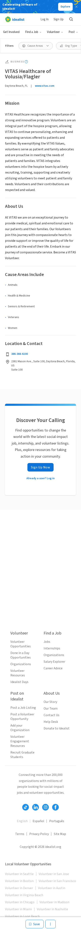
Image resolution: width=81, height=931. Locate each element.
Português (56, 821)
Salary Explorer (54, 661)
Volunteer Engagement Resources (19, 741)
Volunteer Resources (17, 673)
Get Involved (11, 32)
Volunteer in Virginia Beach (24, 895)
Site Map (60, 834)
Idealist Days (19, 682)
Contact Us (51, 715)
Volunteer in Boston (19, 881)
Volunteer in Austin (51, 888)
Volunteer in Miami (18, 909)
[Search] (71, 19)
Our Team (51, 708)
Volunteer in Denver (19, 888)
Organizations (20, 664)
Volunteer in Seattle (19, 874)
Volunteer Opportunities (20, 644)
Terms (19, 834)
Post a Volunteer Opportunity (22, 716)
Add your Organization (19, 727)
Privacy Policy (39, 834)
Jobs (47, 641)
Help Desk (51, 722)
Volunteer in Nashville (52, 909)
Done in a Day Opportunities (20, 655)
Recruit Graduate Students (22, 754)
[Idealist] (14, 19)
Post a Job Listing (23, 707)
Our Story (50, 702)
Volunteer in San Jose (54, 874)
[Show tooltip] (26, 61)
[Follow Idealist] (25, 807)
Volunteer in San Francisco (57, 881)
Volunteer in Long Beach (22, 916)
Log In (44, 19)
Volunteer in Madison (54, 902)
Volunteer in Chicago (19, 902)
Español (38, 821)
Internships (52, 648)
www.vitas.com (44, 85)
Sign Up (59, 19)
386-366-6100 (19, 354)
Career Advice (53, 668)
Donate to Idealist (57, 728)
